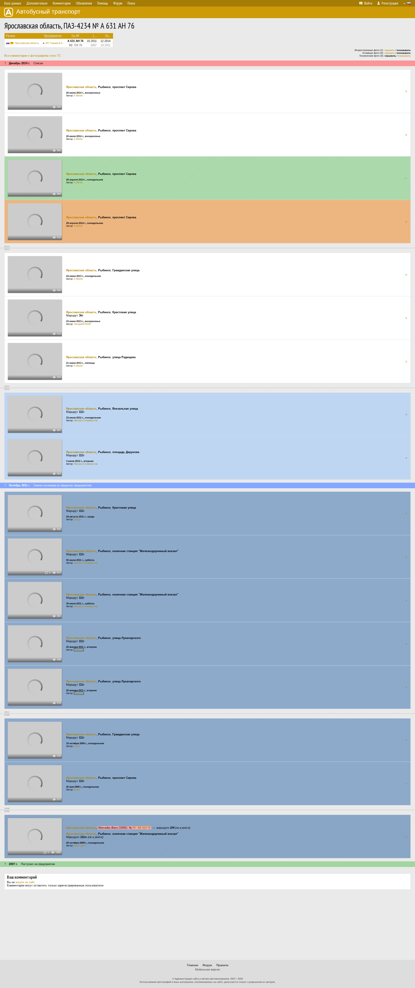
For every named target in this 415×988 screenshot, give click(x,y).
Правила (222, 965)
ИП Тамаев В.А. (54, 43)
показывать (404, 55)
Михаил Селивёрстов (85, 420)
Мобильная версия (207, 969)
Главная (192, 965)
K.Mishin (78, 95)
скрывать (389, 50)
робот (77, 746)
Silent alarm (80, 845)
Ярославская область (27, 43)
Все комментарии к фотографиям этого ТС (32, 55)
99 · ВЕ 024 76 (141, 827)
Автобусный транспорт (48, 11)
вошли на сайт (25, 882)
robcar (77, 519)
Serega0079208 (82, 324)
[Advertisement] (207, 926)
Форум (207, 965)
